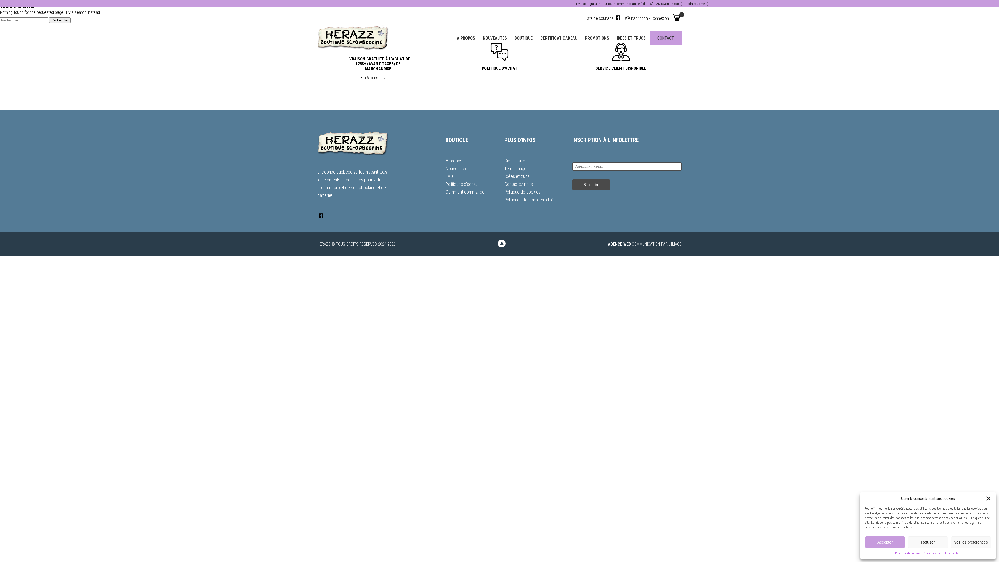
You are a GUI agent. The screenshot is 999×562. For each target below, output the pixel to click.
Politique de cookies (908, 553)
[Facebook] (618, 17)
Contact (665, 38)
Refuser (928, 542)
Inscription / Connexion (649, 18)
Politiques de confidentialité (940, 553)
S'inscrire (591, 184)
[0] (676, 17)
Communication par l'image (645, 244)
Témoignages (516, 168)
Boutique (524, 38)
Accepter (885, 542)
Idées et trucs (631, 38)
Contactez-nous (518, 184)
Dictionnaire (514, 160)
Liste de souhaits (599, 18)
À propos (466, 38)
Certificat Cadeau (558, 38)
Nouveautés (495, 38)
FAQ (449, 176)
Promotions (597, 38)
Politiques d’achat (461, 184)
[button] (988, 498)
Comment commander (466, 192)
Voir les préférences (971, 542)
